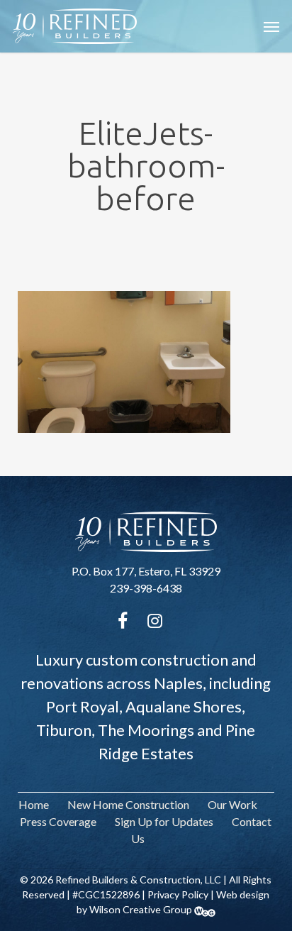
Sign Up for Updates (164, 821)
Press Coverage (58, 821)
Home (33, 804)
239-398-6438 (146, 588)
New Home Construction (128, 804)
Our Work (232, 804)
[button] (271, 26)
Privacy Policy (177, 894)
